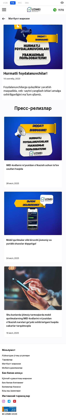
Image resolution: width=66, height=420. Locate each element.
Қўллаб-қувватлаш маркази (17, 378)
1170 (61, 10)
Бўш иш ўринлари (11, 390)
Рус (20, 3)
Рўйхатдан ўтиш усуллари (16, 355)
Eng (27, 3)
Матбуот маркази (19, 18)
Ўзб (12, 3)
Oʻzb (5, 3)
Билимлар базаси (11, 386)
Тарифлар (7, 359)
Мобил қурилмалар (12, 368)
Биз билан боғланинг (12, 382)
